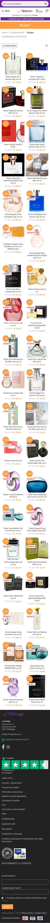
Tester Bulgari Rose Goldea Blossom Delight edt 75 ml (37, 255)
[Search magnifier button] (45, 3)
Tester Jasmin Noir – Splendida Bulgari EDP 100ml (37, 598)
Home (4, 32)
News (4, 814)
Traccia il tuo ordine (10, 787)
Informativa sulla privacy (12, 792)
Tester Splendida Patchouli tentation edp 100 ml (13, 180)
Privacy (5, 900)
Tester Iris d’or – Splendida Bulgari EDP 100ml (37, 325)
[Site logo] (25, 11)
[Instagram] (8, 747)
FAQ (4, 805)
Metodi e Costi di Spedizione (14, 796)
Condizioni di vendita (11, 801)
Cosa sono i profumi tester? (13, 809)
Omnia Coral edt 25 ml (13, 461)
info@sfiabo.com (14, 734)
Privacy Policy (27, 913)
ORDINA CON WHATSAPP (17, 740)
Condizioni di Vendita (11, 918)
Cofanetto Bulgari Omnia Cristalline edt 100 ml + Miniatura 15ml (13, 246)
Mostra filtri (11, 46)
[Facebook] (3, 747)
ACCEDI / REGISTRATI (12, 783)
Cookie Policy (40, 913)
